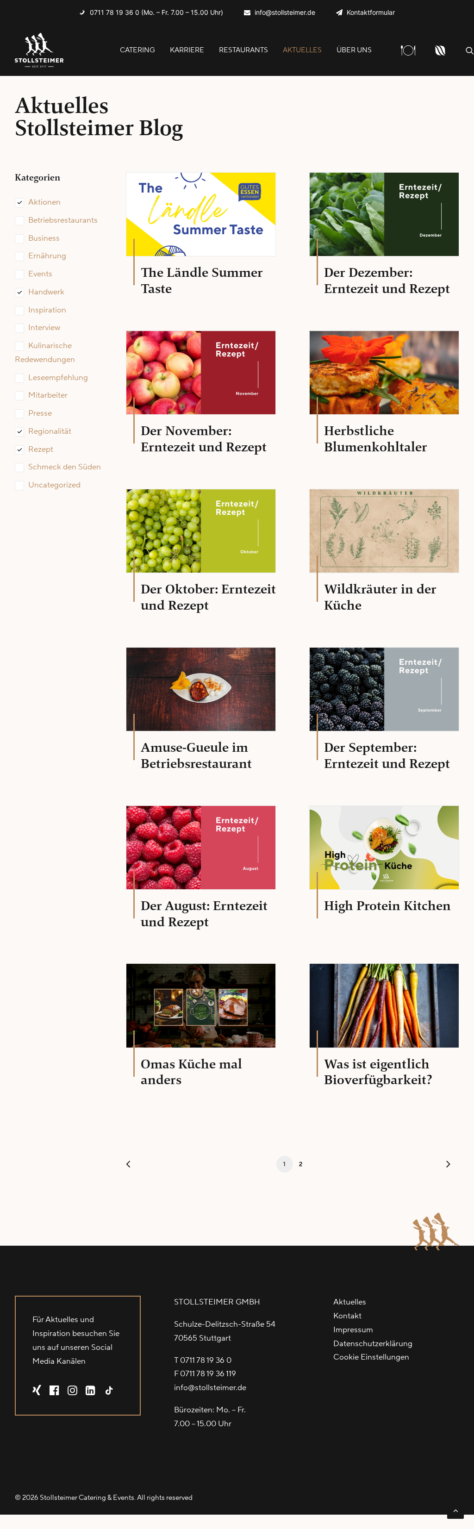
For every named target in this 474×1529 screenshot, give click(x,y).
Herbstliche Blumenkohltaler (375, 439)
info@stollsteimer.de (285, 12)
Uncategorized (54, 485)
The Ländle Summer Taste (202, 280)
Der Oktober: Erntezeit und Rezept (208, 597)
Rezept (40, 449)
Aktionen (44, 202)
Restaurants (243, 50)
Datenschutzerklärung (372, 1344)
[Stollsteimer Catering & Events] (39, 50)
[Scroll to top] (455, 1510)
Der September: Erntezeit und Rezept (387, 755)
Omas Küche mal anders (191, 1072)
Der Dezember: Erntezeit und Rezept (387, 280)
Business (44, 238)
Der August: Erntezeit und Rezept (204, 914)
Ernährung (47, 256)
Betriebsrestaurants (63, 220)
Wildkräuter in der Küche (380, 597)
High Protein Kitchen (387, 906)
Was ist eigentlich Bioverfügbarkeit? (378, 1072)
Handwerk (46, 292)
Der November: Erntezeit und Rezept (204, 439)
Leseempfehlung (58, 378)
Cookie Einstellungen (371, 1357)
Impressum (353, 1330)
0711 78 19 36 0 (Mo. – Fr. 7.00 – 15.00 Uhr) (156, 12)
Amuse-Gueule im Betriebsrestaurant (196, 755)
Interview (44, 328)
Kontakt (347, 1316)
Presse (40, 413)
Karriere (187, 50)
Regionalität (49, 431)
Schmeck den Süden (64, 467)
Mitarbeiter (48, 395)
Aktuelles (302, 50)
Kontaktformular (371, 12)
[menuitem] (151, 12)
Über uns (354, 50)
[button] (470, 50)
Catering (137, 50)
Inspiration (47, 310)
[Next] (446, 1166)
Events (40, 274)
